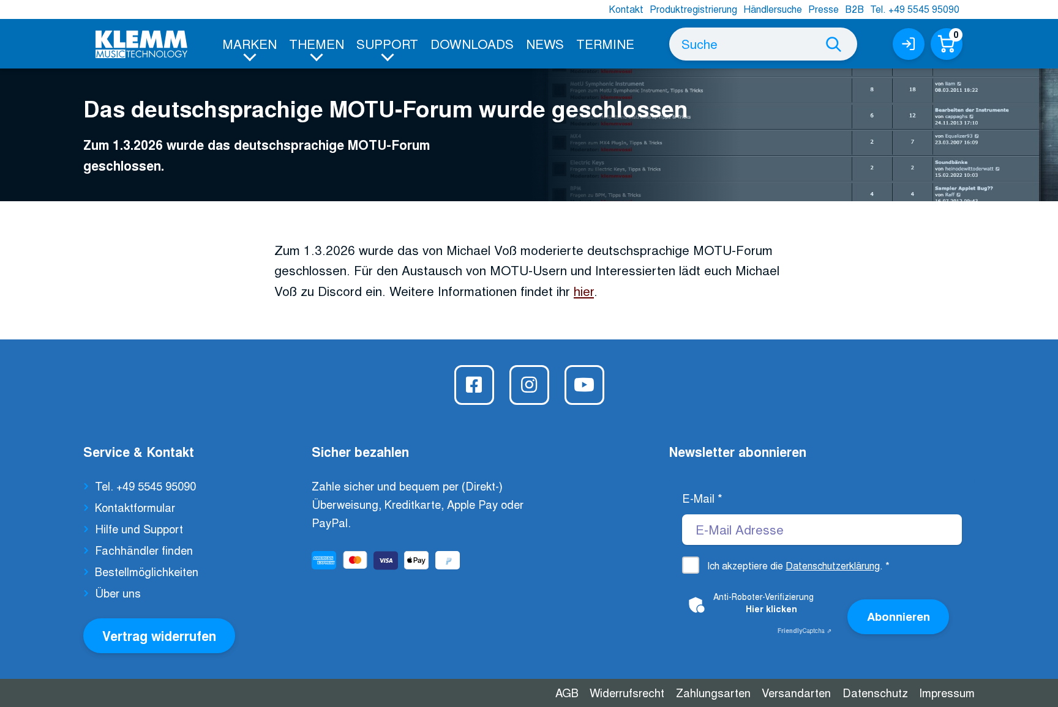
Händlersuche (772, 9)
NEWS (545, 43)
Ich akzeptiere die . (798, 565)
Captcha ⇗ (804, 630)
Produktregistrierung (693, 9)
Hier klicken (771, 608)
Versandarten (796, 692)
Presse (823, 9)
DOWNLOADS (472, 43)
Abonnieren (898, 616)
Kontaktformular (135, 507)
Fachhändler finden (144, 550)
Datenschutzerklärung (833, 565)
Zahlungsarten (713, 692)
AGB (567, 692)
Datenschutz (875, 692)
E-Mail (702, 498)
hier (584, 290)
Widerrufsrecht (627, 692)
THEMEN (316, 43)
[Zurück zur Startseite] (141, 44)
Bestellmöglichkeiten (146, 571)
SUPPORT (387, 43)
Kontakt (626, 9)
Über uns (118, 593)
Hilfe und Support (139, 528)
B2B (854, 9)
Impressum (947, 692)
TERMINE (605, 43)
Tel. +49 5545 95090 (914, 9)
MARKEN (249, 43)
